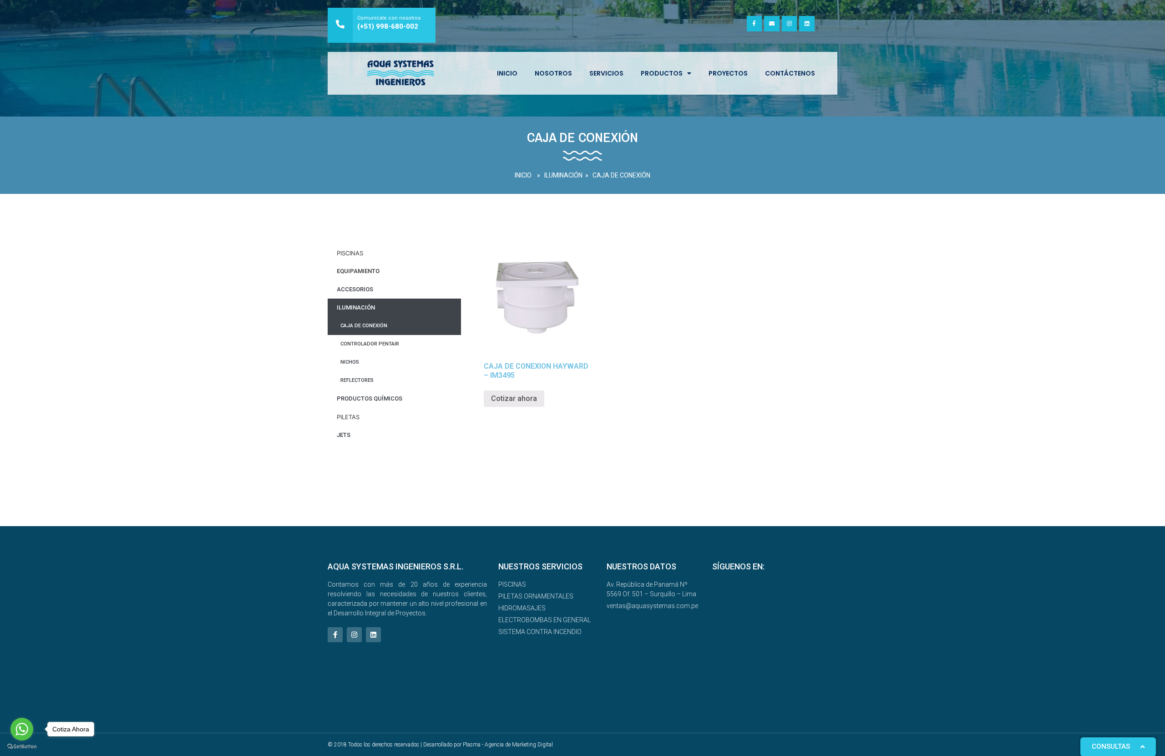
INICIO (507, 73)
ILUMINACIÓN (563, 175)
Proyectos (728, 73)
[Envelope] (772, 23)
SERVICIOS (606, 73)
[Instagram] (789, 23)
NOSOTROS (553, 73)
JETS (343, 434)
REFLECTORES (357, 380)
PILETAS (348, 417)
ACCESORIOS (355, 289)
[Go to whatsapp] (21, 729)
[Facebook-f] (754, 23)
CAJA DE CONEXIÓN (621, 175)
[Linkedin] (807, 23)
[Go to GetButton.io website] (21, 747)
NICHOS (349, 362)
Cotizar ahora (514, 398)
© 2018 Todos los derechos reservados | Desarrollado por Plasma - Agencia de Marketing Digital (440, 744)
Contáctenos (790, 73)
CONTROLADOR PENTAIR (369, 344)
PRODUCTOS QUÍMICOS (369, 398)
